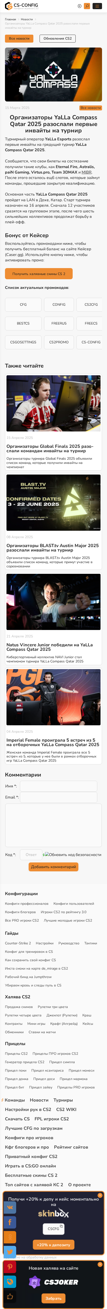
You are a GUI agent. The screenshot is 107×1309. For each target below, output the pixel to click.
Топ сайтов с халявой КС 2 (34, 1185)
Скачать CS (17, 1119)
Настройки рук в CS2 (28, 1109)
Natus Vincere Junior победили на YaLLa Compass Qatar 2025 (49, 647)
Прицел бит (14, 1087)
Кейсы (88, 1023)
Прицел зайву (40, 1087)
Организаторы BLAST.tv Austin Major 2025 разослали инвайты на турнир (52, 547)
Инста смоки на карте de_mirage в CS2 (36, 968)
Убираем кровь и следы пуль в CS (33, 985)
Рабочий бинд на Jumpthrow (28, 977)
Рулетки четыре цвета (23, 1015)
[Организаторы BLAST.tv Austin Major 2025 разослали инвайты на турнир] (53, 503)
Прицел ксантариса (47, 1070)
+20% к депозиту (53, 1245)
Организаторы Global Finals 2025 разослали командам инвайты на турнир (50, 448)
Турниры (63, 1100)
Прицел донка (16, 1079)
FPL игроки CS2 (52, 1119)
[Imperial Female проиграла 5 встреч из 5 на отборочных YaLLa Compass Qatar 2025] (53, 697)
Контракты (13, 1023)
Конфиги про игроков (29, 1138)
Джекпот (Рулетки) (62, 1015)
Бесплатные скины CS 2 (31, 1175)
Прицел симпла (62, 1062)
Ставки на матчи (42, 1032)
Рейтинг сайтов (71, 1147)
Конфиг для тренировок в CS (29, 951)
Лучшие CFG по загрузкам (33, 1128)
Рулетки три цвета (53, 1007)
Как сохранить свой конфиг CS (30, 960)
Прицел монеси (81, 1070)
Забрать (53, 1299)
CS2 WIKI (66, 1109)
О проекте (79, 1185)
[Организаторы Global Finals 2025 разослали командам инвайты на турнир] (53, 403)
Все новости (19, 38)
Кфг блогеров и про (27, 1147)
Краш (86, 1015)
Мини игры (36, 1023)
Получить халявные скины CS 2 (38, 274)
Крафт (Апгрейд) (64, 1023)
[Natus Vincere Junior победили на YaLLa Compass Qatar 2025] (53, 602)
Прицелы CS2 (16, 1053)
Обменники (14, 1032)
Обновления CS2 (58, 38)
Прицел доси (44, 1079)
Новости (27, 19)
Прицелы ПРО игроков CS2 (55, 1053)
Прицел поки (15, 1070)
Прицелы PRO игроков (76, 1087)
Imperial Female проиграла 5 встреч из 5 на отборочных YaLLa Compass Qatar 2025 (52, 742)
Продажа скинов (19, 1007)
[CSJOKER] (53, 1282)
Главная (10, 19)
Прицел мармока (74, 1079)
